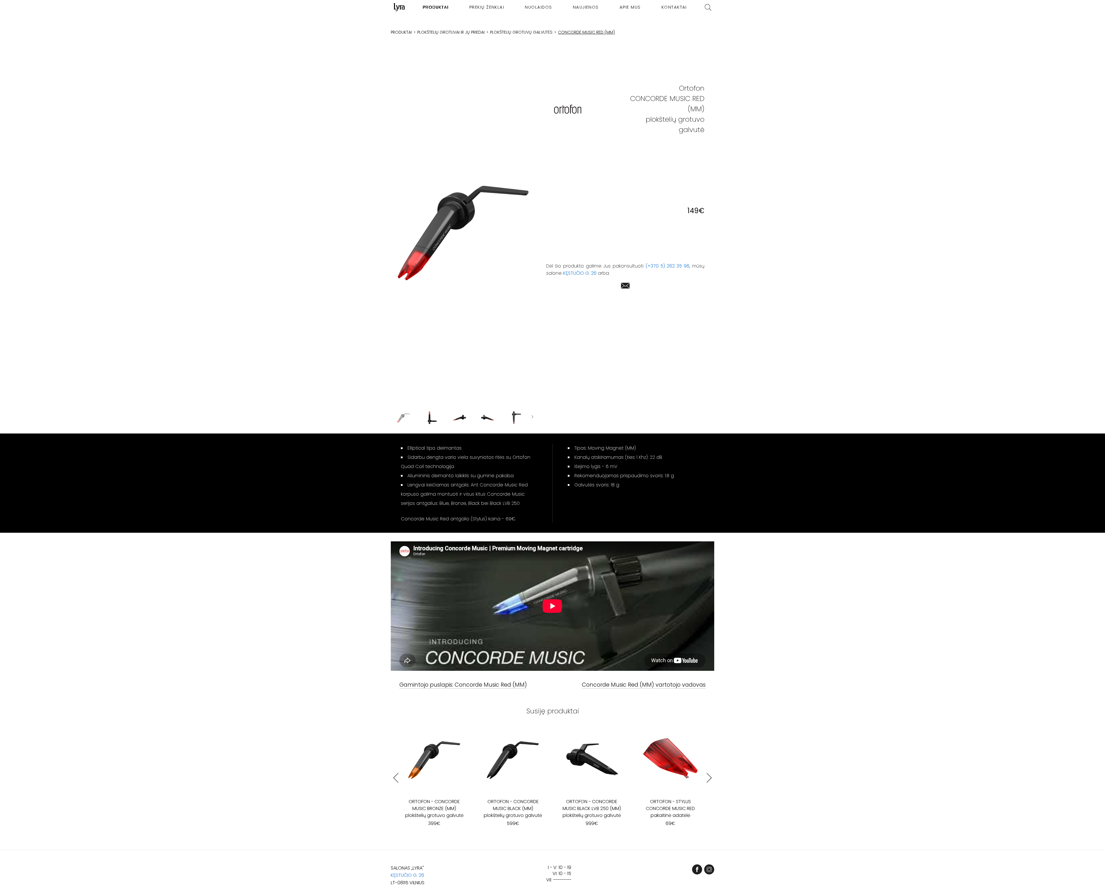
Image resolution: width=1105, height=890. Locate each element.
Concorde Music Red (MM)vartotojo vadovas (644, 685)
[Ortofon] (567, 109)
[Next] (709, 778)
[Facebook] (697, 869)
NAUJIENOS (586, 7)
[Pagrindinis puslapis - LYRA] (399, 7)
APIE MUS (630, 7)
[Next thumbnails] (532, 418)
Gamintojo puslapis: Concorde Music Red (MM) (463, 685)
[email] (625, 286)
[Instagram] (709, 869)
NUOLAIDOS (538, 7)
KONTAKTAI (674, 7)
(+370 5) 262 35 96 (667, 266)
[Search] (708, 7)
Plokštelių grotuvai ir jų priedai (451, 32)
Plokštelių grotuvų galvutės (521, 32)
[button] (463, 229)
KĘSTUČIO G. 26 (580, 273)
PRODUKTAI (436, 7)
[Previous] (396, 778)
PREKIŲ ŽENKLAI (486, 7)
